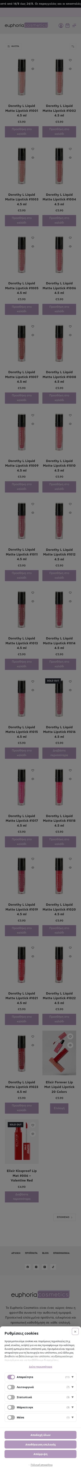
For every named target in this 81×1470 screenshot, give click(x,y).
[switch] (11, 1387)
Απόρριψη (40, 1454)
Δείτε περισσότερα (40, 1366)
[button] (40, 1377)
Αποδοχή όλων (40, 1435)
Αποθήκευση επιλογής (40, 1444)
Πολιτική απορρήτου (42, 1464)
